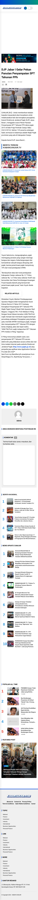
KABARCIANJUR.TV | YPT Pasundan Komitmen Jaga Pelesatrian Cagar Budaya (23, 633)
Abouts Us (10, 801)
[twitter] (5, 2)
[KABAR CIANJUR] (12, 10)
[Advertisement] (19, 34)
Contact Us (17, 801)
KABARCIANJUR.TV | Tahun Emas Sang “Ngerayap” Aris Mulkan (23, 624)
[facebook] (2, 2)
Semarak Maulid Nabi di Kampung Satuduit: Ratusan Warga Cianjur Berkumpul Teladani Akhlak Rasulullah (17, 772)
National (5, 814)
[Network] (25, 8)
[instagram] (8, 2)
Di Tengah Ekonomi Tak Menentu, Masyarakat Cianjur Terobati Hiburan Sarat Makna (24, 594)
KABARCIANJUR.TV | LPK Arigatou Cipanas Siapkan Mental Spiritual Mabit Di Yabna (25, 615)
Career (33, 803)
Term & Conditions (8, 803)
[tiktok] (14, 2)
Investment (6, 819)
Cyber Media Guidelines (22, 803)
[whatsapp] (11, 404)
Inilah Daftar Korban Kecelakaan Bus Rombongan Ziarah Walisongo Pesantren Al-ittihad (28, 730)
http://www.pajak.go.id (21, 347)
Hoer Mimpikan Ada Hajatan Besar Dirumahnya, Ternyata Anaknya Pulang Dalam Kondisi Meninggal (28, 720)
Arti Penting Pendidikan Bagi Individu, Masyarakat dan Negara (28, 710)
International (6, 824)
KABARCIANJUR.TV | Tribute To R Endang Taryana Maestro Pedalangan (25, 585)
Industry (5, 821)
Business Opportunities (9, 826)
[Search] (36, 2)
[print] (15, 404)
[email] (18, 404)
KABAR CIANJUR (16, 895)
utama (6, 765)
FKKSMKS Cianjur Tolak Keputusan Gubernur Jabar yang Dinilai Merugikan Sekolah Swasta (28, 690)
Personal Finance (7, 828)
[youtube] (11, 2)
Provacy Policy (26, 801)
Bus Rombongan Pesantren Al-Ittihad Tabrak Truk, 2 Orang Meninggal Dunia (27, 700)
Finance (5, 817)
